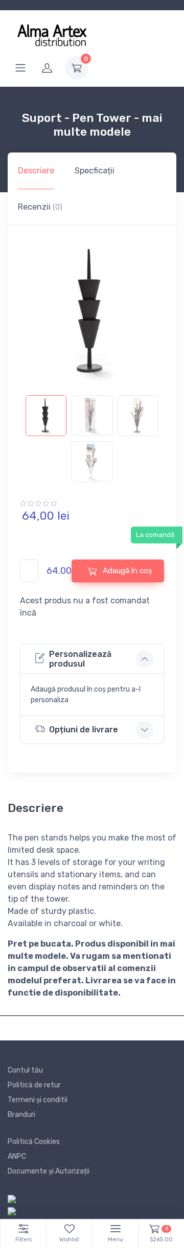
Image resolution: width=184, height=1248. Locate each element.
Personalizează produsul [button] (80, 659)
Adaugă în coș (126, 570)
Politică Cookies (34, 1141)
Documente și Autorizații (48, 1171)
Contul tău (25, 1070)
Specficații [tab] (94, 170)
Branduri (21, 1114)
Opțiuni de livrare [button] (83, 729)
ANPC (17, 1156)
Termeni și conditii (37, 1100)
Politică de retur (34, 1085)
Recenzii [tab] (40, 207)
